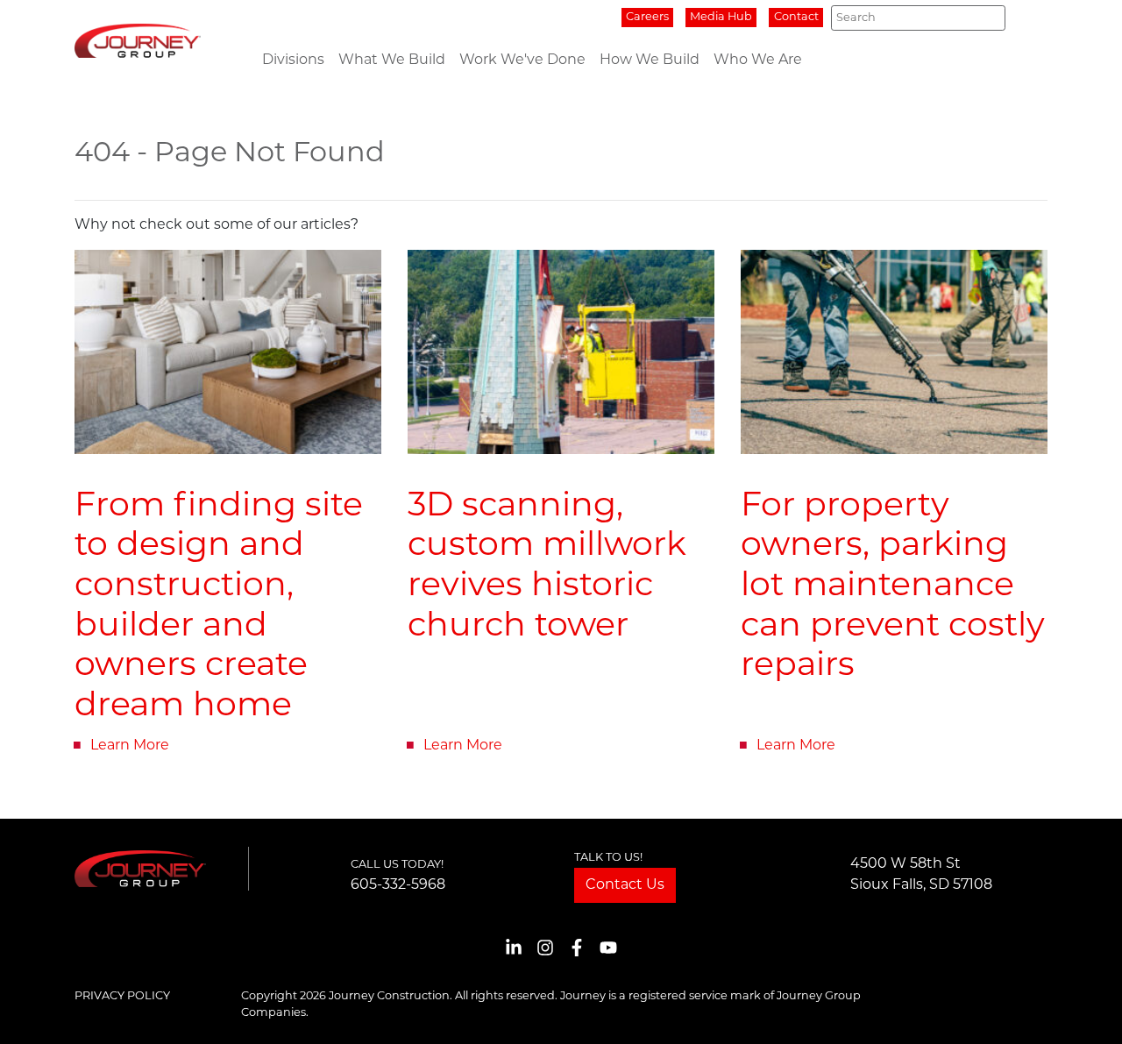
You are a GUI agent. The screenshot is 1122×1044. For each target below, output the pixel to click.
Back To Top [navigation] (1083, 1009)
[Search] (987, 18)
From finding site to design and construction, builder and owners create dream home (219, 607)
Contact (796, 17)
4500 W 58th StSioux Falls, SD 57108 (921, 874)
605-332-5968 (398, 885)
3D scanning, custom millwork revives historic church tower (547, 567)
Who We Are (758, 60)
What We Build (391, 60)
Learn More (129, 746)
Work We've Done (522, 60)
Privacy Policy (122, 996)
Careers (647, 17)
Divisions (293, 60)
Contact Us (625, 885)
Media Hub (721, 17)
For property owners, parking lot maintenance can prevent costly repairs (893, 587)
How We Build (649, 60)
